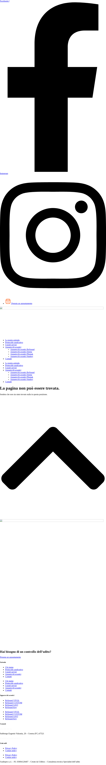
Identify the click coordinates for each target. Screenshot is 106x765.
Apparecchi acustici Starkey (21, 356)
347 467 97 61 (6, 729)
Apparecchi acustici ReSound (22, 349)
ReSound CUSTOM (13, 703)
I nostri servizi (11, 345)
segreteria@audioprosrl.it (10, 738)
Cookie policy (11, 750)
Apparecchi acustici (13, 347)
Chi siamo (9, 667)
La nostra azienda (12, 340)
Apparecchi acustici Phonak (21, 354)
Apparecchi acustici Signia (21, 352)
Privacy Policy (11, 748)
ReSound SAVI (11, 705)
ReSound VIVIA (12, 700)
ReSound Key (11, 707)
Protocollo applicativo (14, 342)
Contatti (8, 359)
